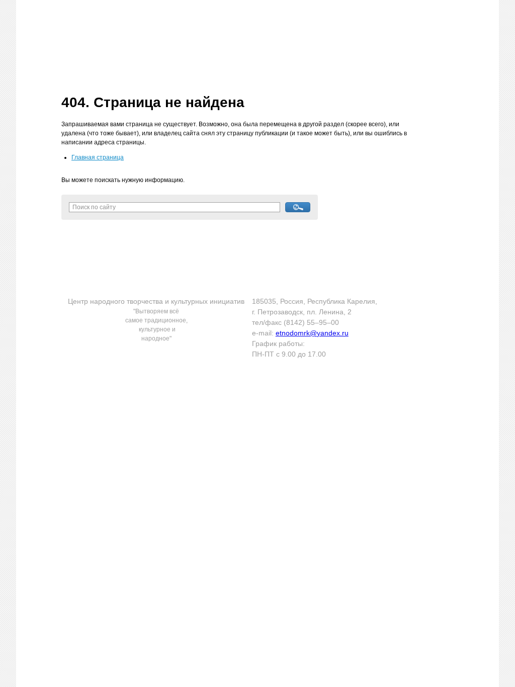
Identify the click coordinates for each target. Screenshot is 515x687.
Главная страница (97, 157)
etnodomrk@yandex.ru (312, 333)
